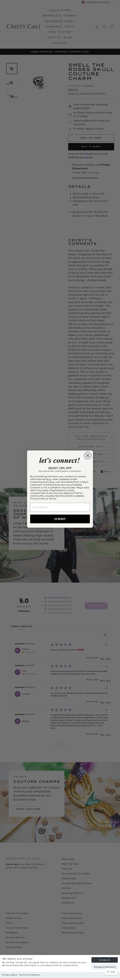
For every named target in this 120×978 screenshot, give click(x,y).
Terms (52, 498)
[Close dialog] (87, 455)
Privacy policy (9, 974)
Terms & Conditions (29, 974)
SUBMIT (60, 519)
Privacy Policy (38, 498)
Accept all (104, 960)
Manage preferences (104, 967)
